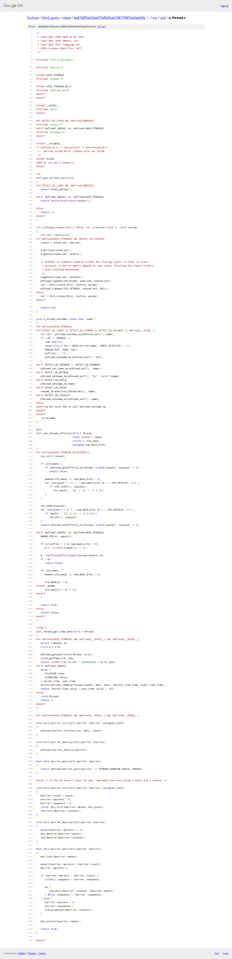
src (155, 17)
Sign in (224, 5)
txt (217, 953)
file (101, 26)
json (225, 953)
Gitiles (21, 953)
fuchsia (32, 17)
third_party (50, 17)
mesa (66, 17)
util (163, 17)
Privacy (32, 953)
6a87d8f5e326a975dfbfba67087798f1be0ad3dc (110, 17)
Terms (42, 953)
